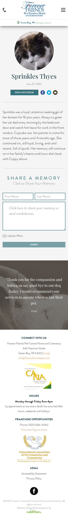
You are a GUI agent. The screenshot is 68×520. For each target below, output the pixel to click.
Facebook (34, 491)
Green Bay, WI (28, 22)
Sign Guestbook (24, 92)
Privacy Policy (34, 478)
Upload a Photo (15, 236)
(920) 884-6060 (38, 425)
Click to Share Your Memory (34, 183)
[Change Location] (43, 23)
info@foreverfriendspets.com (34, 358)
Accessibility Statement (34, 474)
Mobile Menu (63, 10)
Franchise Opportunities (34, 430)
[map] (46, 353)
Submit (34, 244)
